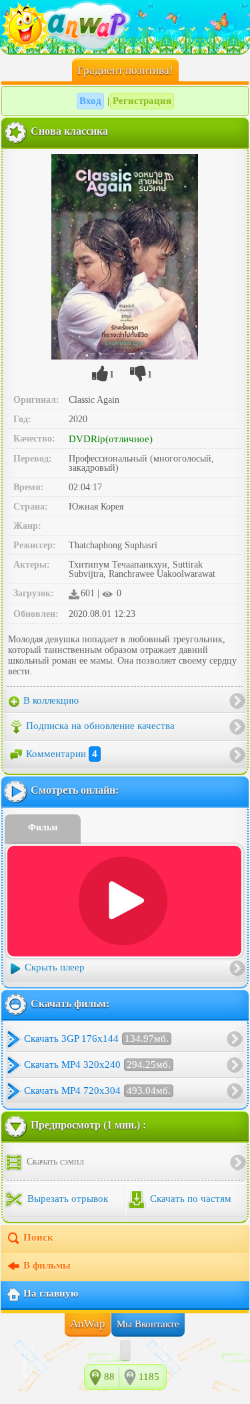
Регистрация (142, 100)
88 (109, 1376)
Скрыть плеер (55, 967)
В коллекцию (50, 700)
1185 (149, 1376)
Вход (90, 100)
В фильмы (47, 1266)
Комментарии (61, 753)
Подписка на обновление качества (100, 725)
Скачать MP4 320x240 (97, 1064)
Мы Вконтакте (148, 1324)
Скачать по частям (189, 1199)
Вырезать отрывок (66, 1199)
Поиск (38, 1238)
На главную (50, 1294)
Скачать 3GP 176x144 (96, 1038)
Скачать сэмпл (54, 1162)
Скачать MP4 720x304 (97, 1090)
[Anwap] (125, 26)
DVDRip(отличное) (111, 439)
